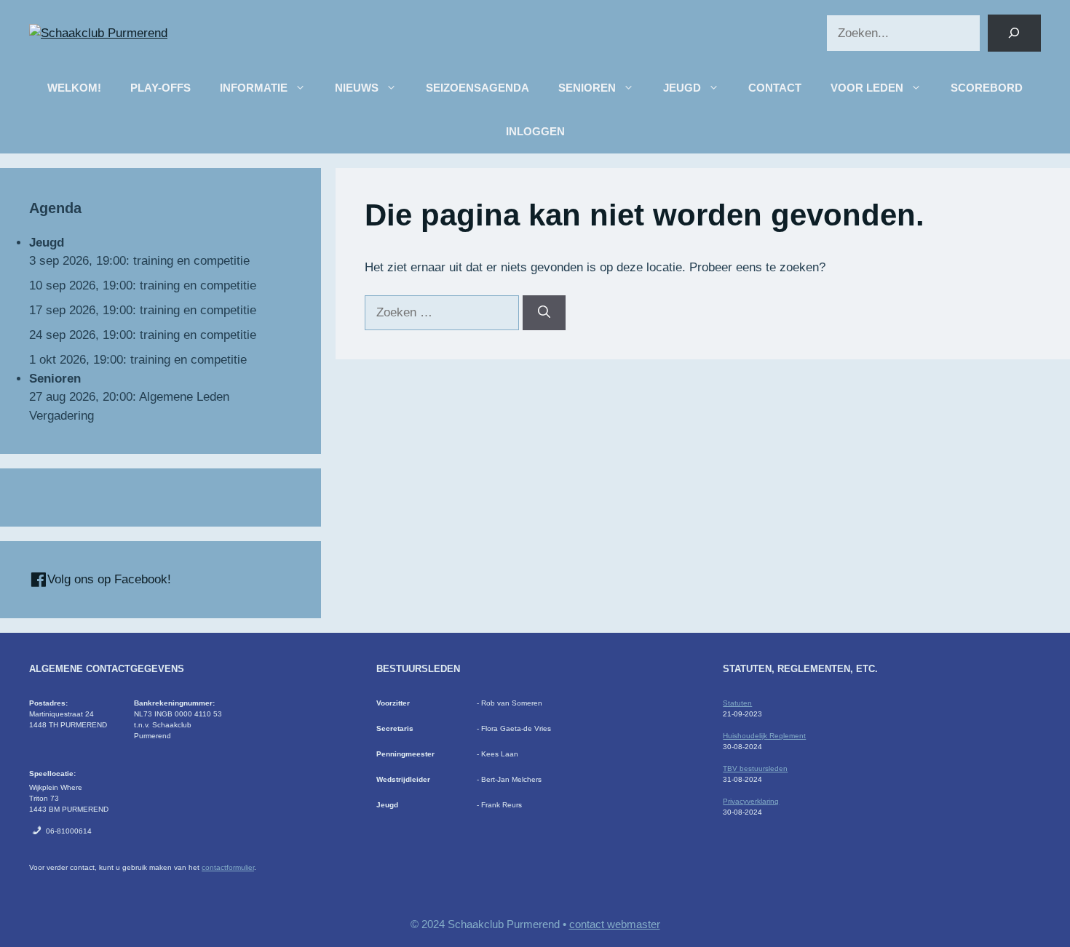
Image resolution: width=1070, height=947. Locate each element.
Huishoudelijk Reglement (764, 736)
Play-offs (160, 87)
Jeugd (682, 87)
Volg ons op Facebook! (107, 579)
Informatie (254, 87)
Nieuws (357, 87)
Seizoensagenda (477, 87)
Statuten (737, 703)
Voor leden (867, 87)
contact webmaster (614, 924)
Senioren (587, 87)
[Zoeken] (1014, 33)
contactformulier (228, 867)
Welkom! (74, 87)
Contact (774, 87)
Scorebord (987, 87)
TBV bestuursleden (755, 768)
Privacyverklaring (751, 801)
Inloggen (535, 131)
